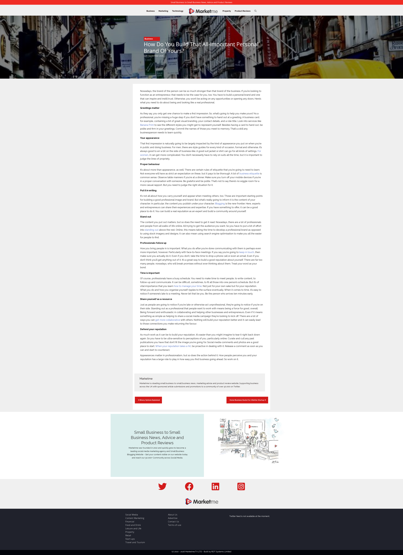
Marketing (163, 11)
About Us (172, 514)
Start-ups (130, 538)
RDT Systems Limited (221, 551)
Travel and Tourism (135, 542)
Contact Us (173, 521)
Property (227, 11)
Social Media (131, 514)
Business (151, 11)
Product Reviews (243, 11)
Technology (177, 11)
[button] (255, 11)
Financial (129, 521)
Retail (128, 535)
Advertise (172, 518)
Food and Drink (133, 525)
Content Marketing (134, 518)
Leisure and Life (133, 528)
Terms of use (174, 525)
